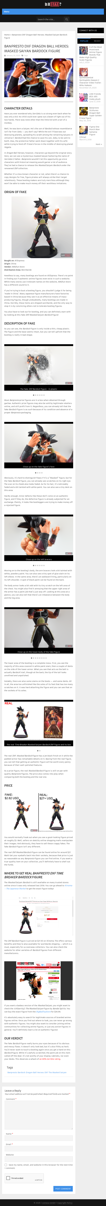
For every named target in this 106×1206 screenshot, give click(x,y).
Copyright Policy (64, 1203)
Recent (97, 41)
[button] (34, 395)
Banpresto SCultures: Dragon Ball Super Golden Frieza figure (90, 113)
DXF (46, 1072)
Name (9, 1134)
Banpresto (12, 1072)
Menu (6, 11)
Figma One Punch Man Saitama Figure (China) (89, 132)
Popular (84, 41)
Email (9, 1144)
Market (22, 889)
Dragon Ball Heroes (35, 1072)
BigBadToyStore (43, 1012)
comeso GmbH (48, 1203)
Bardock (21, 1072)
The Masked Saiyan (57, 1072)
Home (7, 35)
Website (10, 1155)
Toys (26, 55)
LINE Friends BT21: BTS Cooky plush (95, 96)
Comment (11, 1099)
